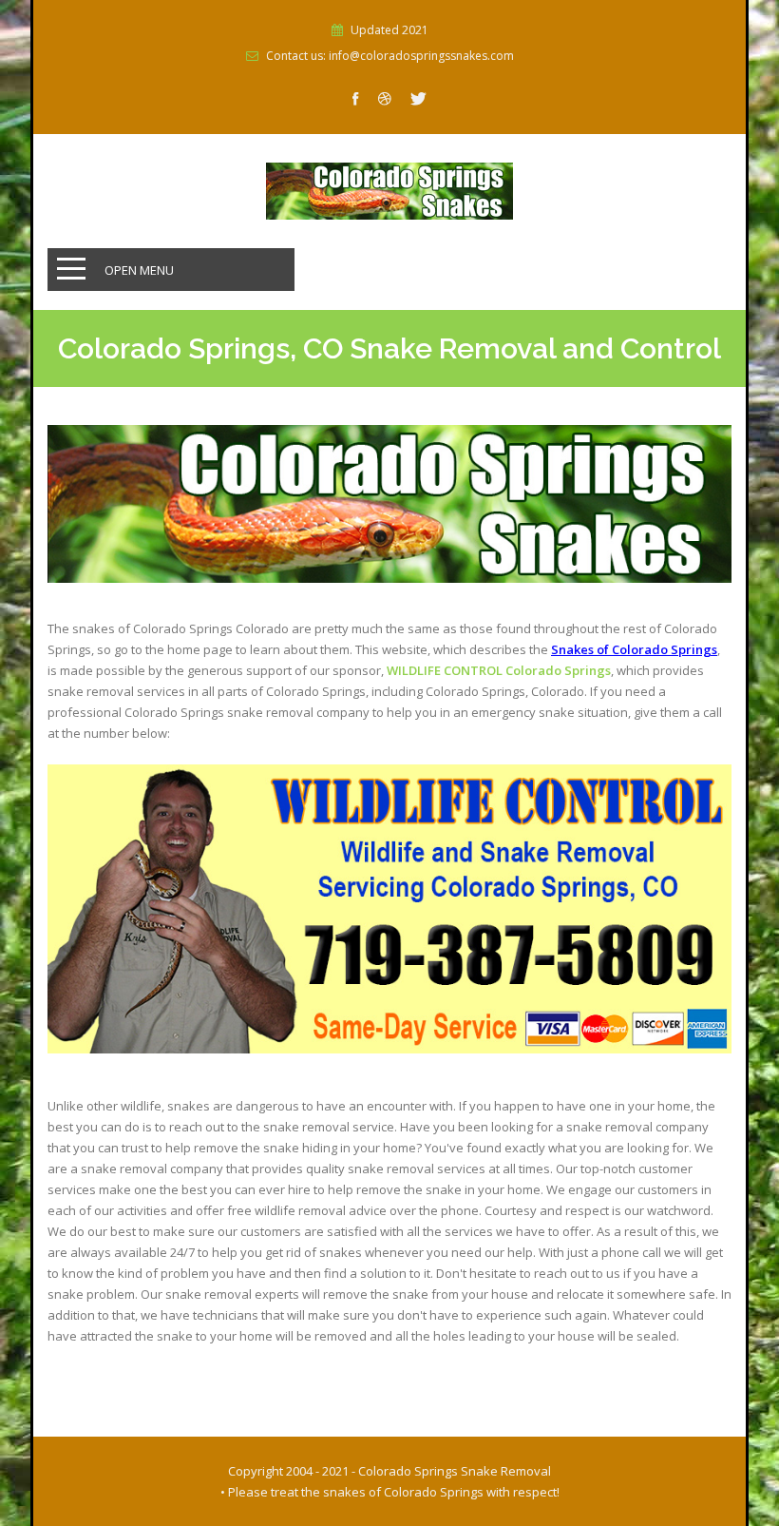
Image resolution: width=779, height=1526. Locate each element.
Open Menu (139, 270)
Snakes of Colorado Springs (634, 649)
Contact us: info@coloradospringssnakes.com (390, 56)
